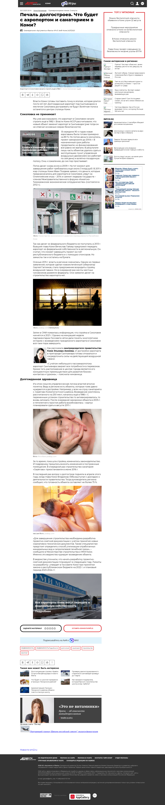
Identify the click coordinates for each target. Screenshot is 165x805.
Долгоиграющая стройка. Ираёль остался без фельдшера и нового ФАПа (44, 674)
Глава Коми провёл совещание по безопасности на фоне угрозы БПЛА (124, 50)
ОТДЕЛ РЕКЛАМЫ (121, 758)
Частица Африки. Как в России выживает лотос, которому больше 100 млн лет (129, 109)
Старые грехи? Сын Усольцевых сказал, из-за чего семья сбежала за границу (129, 101)
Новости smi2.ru (28, 750)
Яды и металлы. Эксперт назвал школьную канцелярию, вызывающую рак (127, 92)
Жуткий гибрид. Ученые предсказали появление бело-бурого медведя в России (130, 75)
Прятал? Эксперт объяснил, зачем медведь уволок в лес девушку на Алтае (128, 67)
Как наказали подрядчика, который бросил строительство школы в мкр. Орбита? (85, 682)
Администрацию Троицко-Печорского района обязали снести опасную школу (42, 690)
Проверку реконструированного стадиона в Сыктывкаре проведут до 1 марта (85, 674)
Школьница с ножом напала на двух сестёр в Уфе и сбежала (128, 132)
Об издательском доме (47, 758)
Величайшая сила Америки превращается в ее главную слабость (129, 149)
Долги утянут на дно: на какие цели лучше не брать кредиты (128, 157)
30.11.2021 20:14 (25, 10)
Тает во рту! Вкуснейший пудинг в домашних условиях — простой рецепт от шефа (128, 84)
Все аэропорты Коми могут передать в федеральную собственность (62, 604)
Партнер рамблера (60, 795)
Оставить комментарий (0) (82, 628)
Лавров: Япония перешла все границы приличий (126, 140)
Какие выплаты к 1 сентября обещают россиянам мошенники (129, 123)
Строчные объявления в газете (51, 761)
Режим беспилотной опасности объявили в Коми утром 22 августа (124, 19)
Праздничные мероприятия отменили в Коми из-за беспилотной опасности (124, 29)
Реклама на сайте (67, 758)
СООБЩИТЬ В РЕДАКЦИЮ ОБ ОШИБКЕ (81, 761)
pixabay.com (43, 328)
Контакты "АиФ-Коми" (103, 758)
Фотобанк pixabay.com (47, 456)
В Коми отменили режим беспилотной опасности (124, 40)
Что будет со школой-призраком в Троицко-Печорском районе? (44, 681)
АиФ (79, 89)
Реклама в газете (85, 758)
